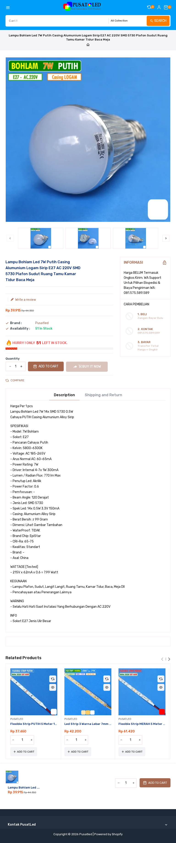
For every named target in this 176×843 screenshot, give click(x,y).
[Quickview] (52, 687)
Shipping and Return (103, 395)
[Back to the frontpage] (88, 45)
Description (64, 395)
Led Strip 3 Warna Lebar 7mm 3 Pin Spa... (87, 724)
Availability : (20, 329)
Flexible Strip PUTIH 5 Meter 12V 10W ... (33, 724)
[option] (40, 238)
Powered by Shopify (108, 834)
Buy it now (91, 367)
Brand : (16, 323)
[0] (166, 7)
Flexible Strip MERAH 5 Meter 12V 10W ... (141, 724)
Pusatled (42, 323)
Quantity (13, 358)
